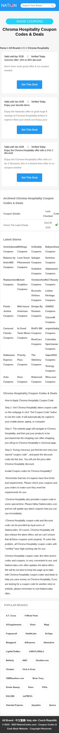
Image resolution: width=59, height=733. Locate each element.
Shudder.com (42, 660)
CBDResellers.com (15, 678)
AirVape (49, 633)
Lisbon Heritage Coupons (50, 295)
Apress (52, 705)
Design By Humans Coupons (37, 311)
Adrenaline (49, 642)
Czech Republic (47, 720)
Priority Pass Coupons (22, 360)
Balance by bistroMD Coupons (9, 262)
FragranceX (11, 633)
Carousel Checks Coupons (8, 333)
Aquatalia (36, 705)
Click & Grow (28, 669)
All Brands (15, 48)
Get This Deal (29, 84)
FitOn (44, 687)
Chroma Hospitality (38, 48)
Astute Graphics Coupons (22, 284)
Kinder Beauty (13, 687)
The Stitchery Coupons (36, 360)
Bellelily (10, 660)
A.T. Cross (11, 616)
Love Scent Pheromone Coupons (23, 262)
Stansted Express (14, 705)
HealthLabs (31, 633)
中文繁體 (20, 720)
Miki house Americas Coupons (23, 311)
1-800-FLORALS (36, 651)
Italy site (32, 720)
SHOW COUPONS (29, 21)
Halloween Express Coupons (9, 360)
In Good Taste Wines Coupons (24, 333)
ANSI (24, 660)
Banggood (11, 642)
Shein (33, 624)
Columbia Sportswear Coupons (51, 344)
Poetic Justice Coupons (8, 311)
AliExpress (30, 642)
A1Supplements (13, 624)
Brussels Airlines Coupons (36, 295)
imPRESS (27, 696)
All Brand (7, 720)
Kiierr (31, 687)
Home (3, 48)
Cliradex (10, 669)
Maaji (46, 624)
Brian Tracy (38, 678)
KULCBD (10, 696)
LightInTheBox (13, 651)
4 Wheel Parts (31, 616)
